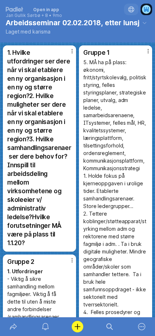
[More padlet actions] (142, 326)
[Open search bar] (109, 327)
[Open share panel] (13, 326)
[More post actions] (67, 54)
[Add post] (77, 326)
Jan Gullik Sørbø (23, 15)
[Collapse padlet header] (144, 23)
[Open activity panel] (45, 326)
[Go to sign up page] (146, 9)
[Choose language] (131, 9)
